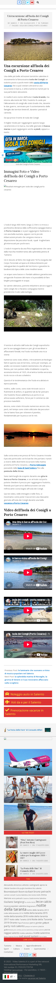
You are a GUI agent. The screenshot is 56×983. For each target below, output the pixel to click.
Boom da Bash (25, 891)
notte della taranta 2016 (16, 916)
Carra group (17, 970)
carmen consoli (9, 895)
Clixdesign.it (29, 976)
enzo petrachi (17, 898)
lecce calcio (43, 901)
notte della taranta (25, 907)
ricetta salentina (26, 933)
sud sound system (29, 936)
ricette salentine (41, 932)
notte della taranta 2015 (36, 912)
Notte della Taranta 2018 (20, 919)
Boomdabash (11, 891)
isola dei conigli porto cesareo (33, 25)
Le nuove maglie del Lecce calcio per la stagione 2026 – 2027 (33, 855)
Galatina (26, 898)
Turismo (44, 23)
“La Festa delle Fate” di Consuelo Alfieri (31, 869)
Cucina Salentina (22, 895)
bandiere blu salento (33, 888)
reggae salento (11, 932)
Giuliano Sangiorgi (14, 901)
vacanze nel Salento (37, 978)
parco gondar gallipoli (39, 922)
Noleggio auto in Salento (27, 694)
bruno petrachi (42, 891)
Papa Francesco (23, 923)
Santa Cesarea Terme (11, 937)
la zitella (28, 902)
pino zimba (17, 930)
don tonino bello (34, 895)
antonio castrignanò (30, 885)
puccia (47, 929)
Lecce (33, 902)
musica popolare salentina (15, 906)
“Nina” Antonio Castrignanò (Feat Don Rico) (33, 841)
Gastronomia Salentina (37, 898)
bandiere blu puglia (17, 888)
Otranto (13, 922)
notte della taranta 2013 (38, 910)
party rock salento (14, 926)
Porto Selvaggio (38, 464)
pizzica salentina (27, 930)
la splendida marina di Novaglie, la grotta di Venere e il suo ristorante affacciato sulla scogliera (26, 679)
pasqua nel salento (31, 926)
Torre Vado (43, 937)
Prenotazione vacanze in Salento (24, 712)
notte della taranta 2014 (13, 913)
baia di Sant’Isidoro (27, 468)
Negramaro (31, 906)
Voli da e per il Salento (25, 702)
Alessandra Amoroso (13, 885)
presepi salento (38, 930)
